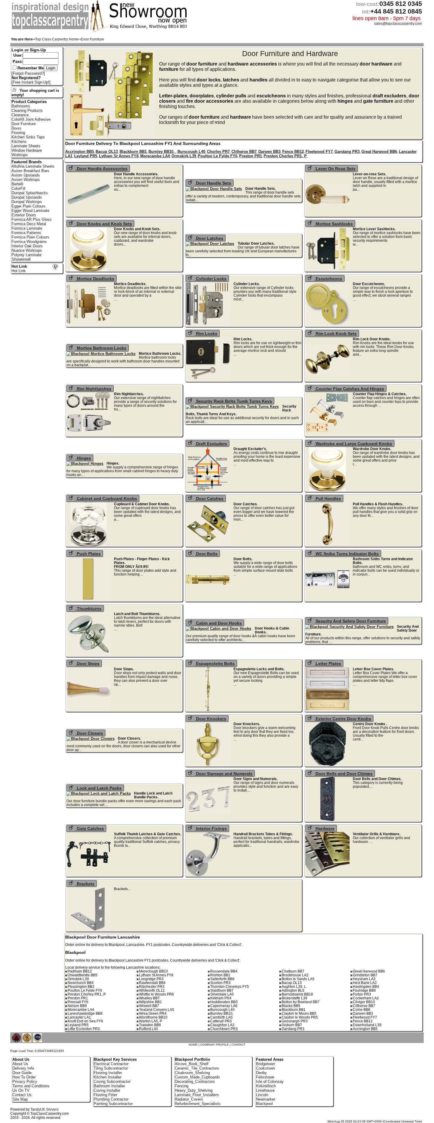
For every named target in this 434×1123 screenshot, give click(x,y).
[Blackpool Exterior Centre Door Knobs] (329, 765)
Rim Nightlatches (93, 388)
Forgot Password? (28, 73)
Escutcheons (328, 278)
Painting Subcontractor (113, 1103)
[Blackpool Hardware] (329, 875)
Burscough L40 (191, 151)
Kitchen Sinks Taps (28, 137)
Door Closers (89, 733)
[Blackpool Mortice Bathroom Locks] (102, 354)
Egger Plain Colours (28, 206)
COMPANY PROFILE (214, 1044)
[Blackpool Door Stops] (90, 710)
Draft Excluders (211, 443)
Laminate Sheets (26, 146)
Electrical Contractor (111, 1064)
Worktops (20, 155)
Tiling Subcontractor (111, 1068)
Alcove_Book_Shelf (191, 1064)
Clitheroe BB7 (244, 151)
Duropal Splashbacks (30, 193)
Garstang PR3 (347, 151)
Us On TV (21, 1090)
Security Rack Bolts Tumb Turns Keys (233, 401)
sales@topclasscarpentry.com (398, 24)
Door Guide (22, 1072)
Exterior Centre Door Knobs (342, 718)
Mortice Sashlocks (333, 223)
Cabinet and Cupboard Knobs (106, 498)
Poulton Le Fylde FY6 (217, 156)
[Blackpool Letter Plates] (329, 710)
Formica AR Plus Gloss (32, 219)
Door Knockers (210, 718)
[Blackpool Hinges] (86, 463)
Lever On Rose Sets (334, 168)
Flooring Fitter (105, 1095)
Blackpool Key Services (115, 1059)
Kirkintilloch (266, 1086)
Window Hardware (27, 150)
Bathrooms (21, 106)
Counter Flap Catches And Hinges (349, 388)
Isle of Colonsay (270, 1081)
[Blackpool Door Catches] (210, 545)
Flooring (18, 132)
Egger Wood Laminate (30, 210)
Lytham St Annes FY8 (118, 156)
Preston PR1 (250, 156)
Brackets (85, 883)
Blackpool (264, 1103)
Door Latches (209, 238)
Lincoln (262, 1095)
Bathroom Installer (109, 1086)
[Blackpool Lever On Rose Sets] (329, 215)
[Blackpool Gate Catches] (90, 875)
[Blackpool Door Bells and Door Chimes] (329, 820)
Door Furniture (24, 124)
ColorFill (18, 188)
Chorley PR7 (218, 151)
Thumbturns (89, 608)
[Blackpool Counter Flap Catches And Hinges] (329, 435)
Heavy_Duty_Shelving (194, 1090)
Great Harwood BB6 (379, 151)
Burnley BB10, (162, 151)
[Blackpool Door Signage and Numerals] (210, 820)
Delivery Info (23, 1068)
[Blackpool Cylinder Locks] (210, 325)
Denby (261, 1072)
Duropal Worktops (27, 202)
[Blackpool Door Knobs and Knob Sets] (90, 270)
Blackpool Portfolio (192, 1059)
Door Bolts (206, 553)
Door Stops (87, 663)
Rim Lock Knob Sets (335, 333)
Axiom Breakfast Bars (30, 171)
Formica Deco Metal (29, 224)
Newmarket (265, 1099)
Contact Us (22, 1095)
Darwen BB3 (269, 151)
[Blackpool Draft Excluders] (210, 490)
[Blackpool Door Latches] (212, 243)
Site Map (20, 1099)
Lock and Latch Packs (99, 788)
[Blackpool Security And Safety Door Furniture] (351, 627)
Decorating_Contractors (195, 1081)
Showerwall (21, 259)
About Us (20, 1064)
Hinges (83, 458)
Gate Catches (90, 828)
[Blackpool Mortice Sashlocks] (329, 270)
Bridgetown (265, 1064)
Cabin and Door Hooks (218, 623)
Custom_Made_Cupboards (197, 1077)
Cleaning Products (27, 110)
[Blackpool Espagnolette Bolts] (210, 710)
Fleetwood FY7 (319, 151)
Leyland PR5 (85, 156)
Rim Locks (206, 333)
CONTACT (238, 1044)
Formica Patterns (26, 233)
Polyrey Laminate (26, 255)
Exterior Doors (24, 215)
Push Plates (88, 553)
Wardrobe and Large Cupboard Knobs (353, 443)
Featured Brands (27, 162)
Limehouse (265, 1090)
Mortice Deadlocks (95, 278)
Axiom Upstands (26, 175)
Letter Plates (327, 663)
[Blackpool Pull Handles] (329, 545)
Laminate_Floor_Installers (197, 1095)
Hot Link (19, 266)
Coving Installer (107, 1090)
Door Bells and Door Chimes (343, 773)
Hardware (324, 828)
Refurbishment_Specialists (198, 1103)
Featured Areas (269, 1059)
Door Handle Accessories (102, 168)
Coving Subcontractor (112, 1081)
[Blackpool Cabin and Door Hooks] (220, 628)
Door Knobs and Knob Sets (104, 223)
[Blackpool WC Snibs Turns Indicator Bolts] (329, 600)
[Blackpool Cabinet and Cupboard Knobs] (90, 545)
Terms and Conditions (31, 1086)
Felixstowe (265, 1077)
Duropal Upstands (27, 197)
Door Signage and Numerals (223, 773)
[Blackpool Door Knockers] (210, 765)
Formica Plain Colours (30, 237)
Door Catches (209, 498)
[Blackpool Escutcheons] (329, 325)
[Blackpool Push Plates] (90, 600)
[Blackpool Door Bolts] (210, 600)
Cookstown (265, 1068)
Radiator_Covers (189, 1099)
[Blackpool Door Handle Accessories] (90, 215)
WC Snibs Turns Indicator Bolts (346, 553)
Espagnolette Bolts (215, 663)
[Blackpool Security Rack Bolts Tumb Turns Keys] (234, 406)
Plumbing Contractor (111, 1099)
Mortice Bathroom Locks (101, 348)
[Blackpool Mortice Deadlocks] (90, 325)
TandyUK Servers (44, 1109)
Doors (17, 128)
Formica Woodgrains (29, 241)
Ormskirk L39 (184, 156)
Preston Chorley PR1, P (285, 156)
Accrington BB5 (79, 151)
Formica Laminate (27, 228)
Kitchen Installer (107, 1077)
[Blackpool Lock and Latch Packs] (100, 793)
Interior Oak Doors (27, 246)
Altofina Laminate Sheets (33, 166)
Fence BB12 (293, 151)
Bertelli (17, 184)
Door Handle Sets (213, 183)
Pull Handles (327, 498)
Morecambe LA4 (155, 156)
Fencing (181, 1086)
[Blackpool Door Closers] (92, 738)
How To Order (24, 1077)
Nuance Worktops (27, 250)
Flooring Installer (108, 1072)
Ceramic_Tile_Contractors (197, 1068)
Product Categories (29, 101)
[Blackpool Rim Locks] (210, 380)
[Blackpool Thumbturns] (90, 655)
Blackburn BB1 (133, 151)
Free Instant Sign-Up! (31, 82)
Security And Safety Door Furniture (350, 621)
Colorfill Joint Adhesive (31, 119)
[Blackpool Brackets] (90, 930)
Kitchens (19, 141)
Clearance (20, 115)
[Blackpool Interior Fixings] (210, 875)
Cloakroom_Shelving (192, 1072)
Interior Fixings (211, 828)
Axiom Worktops (26, 179)
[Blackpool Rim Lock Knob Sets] (329, 380)
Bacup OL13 (107, 151)
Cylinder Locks (210, 278)
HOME (193, 1044)
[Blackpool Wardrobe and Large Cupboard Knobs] (329, 490)
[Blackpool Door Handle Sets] (215, 189)
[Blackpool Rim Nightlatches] (90, 435)
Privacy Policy (24, 1081)
